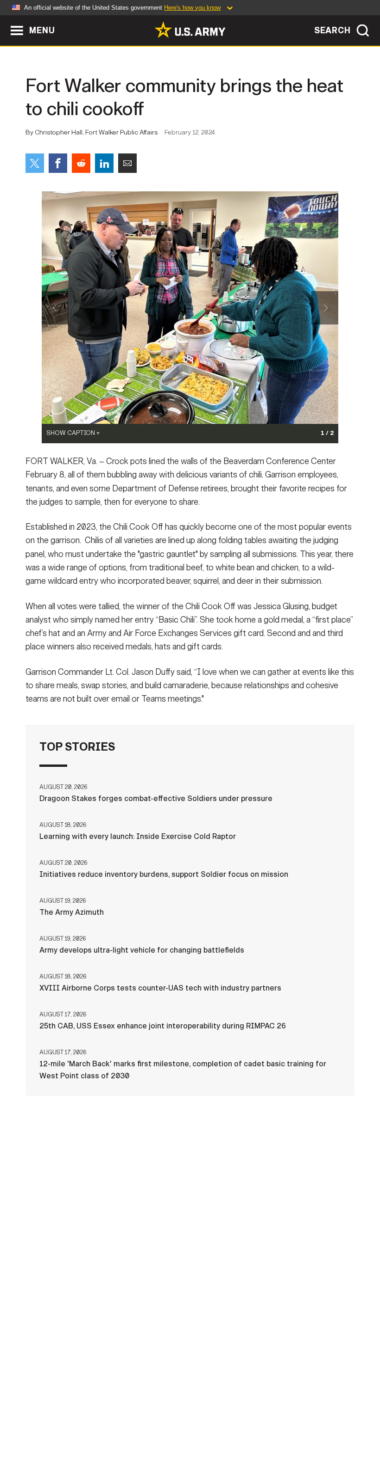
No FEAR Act (336, 1433)
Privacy (127, 1433)
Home (33, 1433)
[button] (5, 20)
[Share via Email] (127, 163)
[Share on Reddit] (81, 163)
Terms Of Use (179, 1433)
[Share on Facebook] (58, 163)
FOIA (292, 1433)
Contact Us (77, 1433)
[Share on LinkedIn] (104, 163)
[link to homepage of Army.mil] (190, 30)
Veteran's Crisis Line (190, 1445)
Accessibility (243, 1433)
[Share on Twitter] (34, 163)
